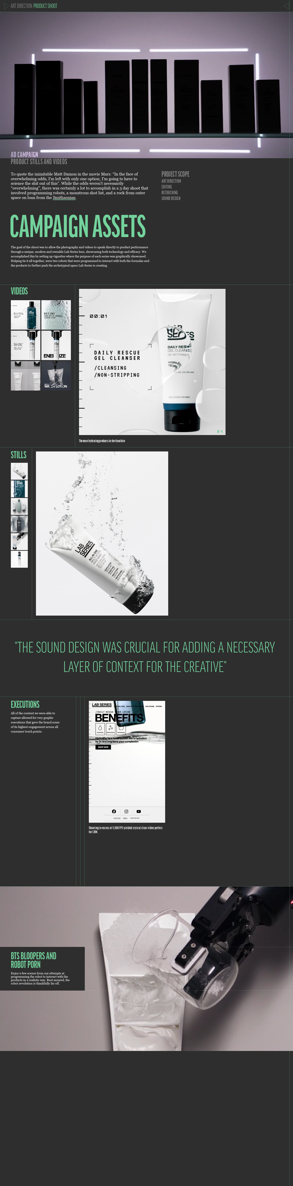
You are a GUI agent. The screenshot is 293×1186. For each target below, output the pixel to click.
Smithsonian (64, 197)
